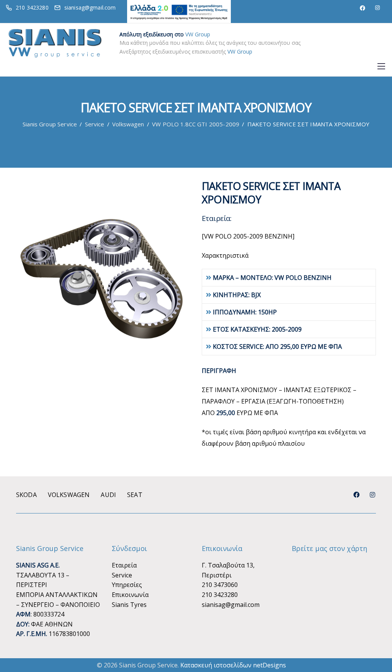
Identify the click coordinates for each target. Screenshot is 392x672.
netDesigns (269, 665)
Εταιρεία (124, 565)
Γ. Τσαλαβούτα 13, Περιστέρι (228, 570)
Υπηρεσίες (127, 584)
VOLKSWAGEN (69, 495)
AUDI (108, 495)
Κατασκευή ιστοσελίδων (216, 665)
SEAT (134, 495)
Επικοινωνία (130, 594)
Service (122, 575)
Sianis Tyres (129, 604)
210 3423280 (220, 594)
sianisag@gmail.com (231, 604)
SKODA (26, 495)
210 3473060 (220, 584)
